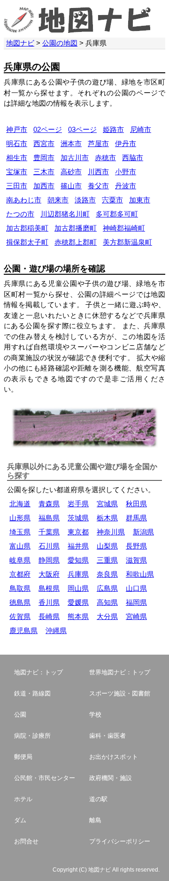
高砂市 (71, 172)
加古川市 (75, 158)
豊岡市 (43, 158)
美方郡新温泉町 (127, 242)
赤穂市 (105, 158)
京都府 (20, 574)
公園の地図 (59, 43)
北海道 (20, 504)
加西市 (43, 186)
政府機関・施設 (110, 777)
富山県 (20, 546)
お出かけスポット (113, 756)
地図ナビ (20, 43)
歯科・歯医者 (107, 735)
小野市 (125, 172)
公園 (20, 714)
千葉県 (49, 532)
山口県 (136, 588)
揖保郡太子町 (27, 242)
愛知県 (78, 560)
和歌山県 (140, 574)
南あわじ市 (23, 200)
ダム (20, 820)
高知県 (107, 602)
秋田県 (136, 504)
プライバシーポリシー (119, 841)
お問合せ (26, 841)
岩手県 (78, 504)
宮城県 (107, 504)
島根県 (49, 588)
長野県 (136, 546)
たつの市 (20, 214)
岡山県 (78, 588)
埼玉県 (20, 532)
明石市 (16, 143)
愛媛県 (78, 602)
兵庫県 (78, 574)
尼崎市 (140, 129)
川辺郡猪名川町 (65, 214)
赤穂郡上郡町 (75, 242)
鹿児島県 (23, 630)
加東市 (139, 200)
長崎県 (49, 616)
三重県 (107, 560)
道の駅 (98, 799)
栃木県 (107, 518)
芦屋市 (98, 143)
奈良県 (107, 574)
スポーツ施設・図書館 (119, 693)
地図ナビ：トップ (38, 672)
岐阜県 (20, 560)
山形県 (20, 518)
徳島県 (20, 602)
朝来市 (58, 200)
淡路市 (85, 200)
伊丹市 (125, 143)
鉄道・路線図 (32, 693)
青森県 (49, 504)
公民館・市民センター (44, 777)
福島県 (49, 518)
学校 (95, 714)
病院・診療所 (32, 735)
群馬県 (136, 518)
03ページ (82, 129)
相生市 (16, 158)
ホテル (23, 799)
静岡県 (49, 560)
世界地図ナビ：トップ (119, 672)
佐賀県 (20, 616)
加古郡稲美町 (27, 228)
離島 (95, 820)
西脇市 (132, 158)
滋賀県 (136, 560)
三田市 (16, 186)
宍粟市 (112, 200)
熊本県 (78, 616)
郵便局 (23, 756)
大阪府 (49, 574)
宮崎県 (136, 616)
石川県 (49, 546)
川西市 (98, 172)
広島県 (107, 588)
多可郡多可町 (117, 214)
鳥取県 (20, 588)
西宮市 (43, 143)
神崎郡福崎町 (124, 228)
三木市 (43, 172)
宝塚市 (16, 172)
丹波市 (125, 186)
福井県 (78, 546)
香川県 (49, 602)
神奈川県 (111, 532)
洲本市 (71, 143)
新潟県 (143, 532)
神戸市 (16, 129)
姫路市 (113, 129)
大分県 (107, 616)
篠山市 (71, 186)
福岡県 (136, 602)
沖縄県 (56, 630)
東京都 (78, 532)
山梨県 (107, 546)
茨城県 (78, 518)
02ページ (47, 129)
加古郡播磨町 (75, 228)
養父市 (98, 186)
